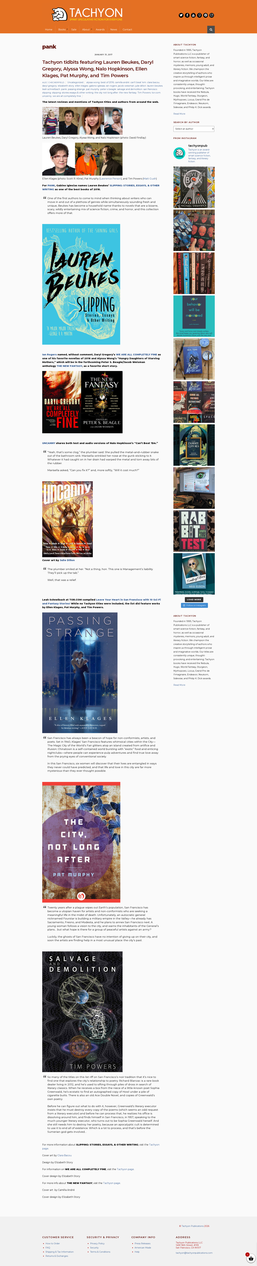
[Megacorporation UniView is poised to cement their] (194, 316)
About (86, 29)
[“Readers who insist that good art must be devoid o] (194, 531)
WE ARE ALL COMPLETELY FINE (136, 354)
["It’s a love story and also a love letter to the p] (194, 402)
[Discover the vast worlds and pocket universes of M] (194, 187)
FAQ (48, 1247)
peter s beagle (108, 89)
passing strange (76, 89)
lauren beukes (155, 85)
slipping (46, 92)
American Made (143, 1247)
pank (64, 89)
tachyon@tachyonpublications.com (194, 1253)
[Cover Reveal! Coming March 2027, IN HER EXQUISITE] (194, 445)
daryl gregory (49, 85)
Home (48, 29)
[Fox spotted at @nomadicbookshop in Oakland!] (194, 273)
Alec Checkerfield (53, 82)
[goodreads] (199, 15)
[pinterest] (205, 15)
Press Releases (142, 1243)
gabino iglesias (97, 85)
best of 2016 (107, 82)
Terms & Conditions (100, 1252)
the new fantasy (128, 92)
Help (137, 1252)
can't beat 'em (138, 82)
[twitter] (181, 15)
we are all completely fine (67, 96)
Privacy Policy (97, 1243)
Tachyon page (125, 1169)
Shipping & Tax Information (60, 1252)
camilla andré (122, 82)
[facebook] (187, 15)
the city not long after (106, 92)
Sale (73, 29)
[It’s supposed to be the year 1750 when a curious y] (194, 574)
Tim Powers (144, 92)
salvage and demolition (129, 89)
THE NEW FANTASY (69, 366)
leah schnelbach (51, 89)
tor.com (156, 92)
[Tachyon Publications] (86, 23)
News (113, 29)
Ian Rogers (49, 354)
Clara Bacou (64, 1155)
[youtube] (193, 15)
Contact (127, 29)
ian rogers (111, 85)
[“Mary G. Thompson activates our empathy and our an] (194, 230)
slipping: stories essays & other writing (72, 92)
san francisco (150, 89)
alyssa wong (93, 82)
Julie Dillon (67, 560)
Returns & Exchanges (57, 1256)
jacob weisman (126, 85)
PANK (51, 185)
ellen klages (81, 85)
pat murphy (92, 89)
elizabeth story (66, 85)
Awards (100, 29)
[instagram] (211, 15)
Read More (179, 113)
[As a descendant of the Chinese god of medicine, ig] (194, 359)
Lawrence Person (110, 178)
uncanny (47, 96)
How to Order (53, 1243)
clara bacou (153, 82)
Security (94, 1247)
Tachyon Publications (193, 1226)
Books (62, 29)
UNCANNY (48, 443)
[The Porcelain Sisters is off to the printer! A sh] (194, 488)
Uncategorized (75, 82)
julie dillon (140, 85)
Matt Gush (149, 178)
